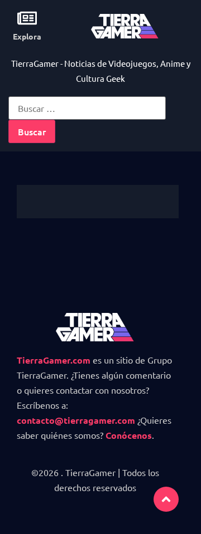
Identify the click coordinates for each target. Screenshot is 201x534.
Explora (27, 36)
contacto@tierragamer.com (76, 420)
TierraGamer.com (53, 360)
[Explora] (27, 18)
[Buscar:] (87, 108)
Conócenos (129, 435)
